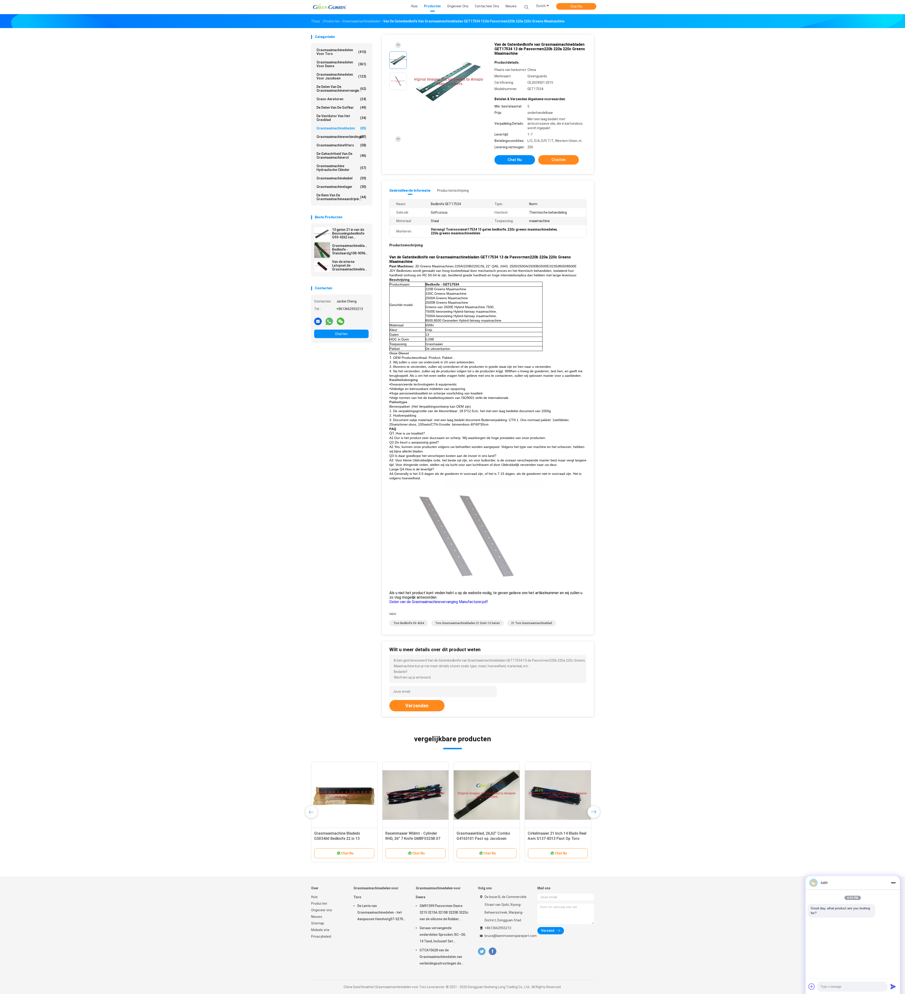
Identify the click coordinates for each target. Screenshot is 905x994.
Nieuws (316, 917)
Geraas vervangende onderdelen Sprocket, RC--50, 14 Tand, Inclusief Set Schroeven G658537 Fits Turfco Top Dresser (443, 935)
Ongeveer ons (321, 910)
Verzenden (416, 705)
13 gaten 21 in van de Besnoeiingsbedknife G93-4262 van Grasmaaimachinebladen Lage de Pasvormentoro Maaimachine (350, 233)
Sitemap (317, 923)
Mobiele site (320, 930)
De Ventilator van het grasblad (341, 118)
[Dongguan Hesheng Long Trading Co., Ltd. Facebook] (492, 951)
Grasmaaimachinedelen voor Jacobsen (341, 76)
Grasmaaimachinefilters (341, 145)
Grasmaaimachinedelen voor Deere (341, 64)
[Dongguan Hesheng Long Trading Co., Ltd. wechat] (340, 321)
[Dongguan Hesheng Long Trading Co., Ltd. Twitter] (481, 951)
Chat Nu (576, 6)
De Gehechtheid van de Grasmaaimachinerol (341, 155)
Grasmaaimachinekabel (341, 178)
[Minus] (893, 883)
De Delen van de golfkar (341, 107)
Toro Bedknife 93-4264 (408, 623)
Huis (314, 897)
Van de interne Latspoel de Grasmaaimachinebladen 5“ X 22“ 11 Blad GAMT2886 (350, 265)
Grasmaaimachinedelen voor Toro (341, 52)
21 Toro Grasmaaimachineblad (531, 623)
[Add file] (811, 986)
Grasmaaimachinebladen (341, 128)
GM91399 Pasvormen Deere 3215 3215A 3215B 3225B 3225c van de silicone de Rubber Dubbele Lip (444, 913)
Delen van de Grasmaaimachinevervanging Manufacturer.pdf (438, 602)
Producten (319, 903)
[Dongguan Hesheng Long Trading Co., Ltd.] (329, 7)
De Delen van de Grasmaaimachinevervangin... (341, 88)
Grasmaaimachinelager (341, 187)
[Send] (893, 986)
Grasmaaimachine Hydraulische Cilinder (341, 168)
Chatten (341, 334)
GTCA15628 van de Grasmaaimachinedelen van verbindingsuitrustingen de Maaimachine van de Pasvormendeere (441, 957)
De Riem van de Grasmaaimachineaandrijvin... (341, 197)
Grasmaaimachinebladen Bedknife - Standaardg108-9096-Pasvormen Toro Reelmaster (350, 249)
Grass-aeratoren (341, 99)
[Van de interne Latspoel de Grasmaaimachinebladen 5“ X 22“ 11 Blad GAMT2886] (322, 266)
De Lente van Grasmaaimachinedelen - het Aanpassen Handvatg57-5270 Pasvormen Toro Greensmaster (380, 913)
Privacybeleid (321, 936)
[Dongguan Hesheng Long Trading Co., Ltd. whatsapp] (329, 321)
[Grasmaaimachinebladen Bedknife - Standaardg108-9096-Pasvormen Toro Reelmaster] (322, 250)
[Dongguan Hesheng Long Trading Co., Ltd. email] (318, 321)
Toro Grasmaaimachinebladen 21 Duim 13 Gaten (467, 623)
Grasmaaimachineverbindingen (341, 137)
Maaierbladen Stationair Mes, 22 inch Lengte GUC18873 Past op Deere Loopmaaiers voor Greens (342, 838)
